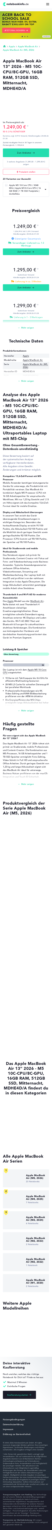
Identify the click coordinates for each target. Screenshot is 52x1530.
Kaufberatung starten (17, 1395)
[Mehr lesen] (26, 381)
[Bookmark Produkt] (3, 823)
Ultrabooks (8, 1127)
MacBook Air (36, 601)
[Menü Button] (47, 4)
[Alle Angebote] (26, 328)
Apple (12, 46)
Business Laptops (12, 1116)
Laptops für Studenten (14, 1138)
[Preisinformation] (28, 126)
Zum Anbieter (24, 152)
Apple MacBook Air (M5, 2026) (18, 50)
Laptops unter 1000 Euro (15, 1143)
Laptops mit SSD (11, 1110)
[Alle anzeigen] (26, 711)
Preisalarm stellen (27, 172)
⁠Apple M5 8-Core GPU (13, 1002)
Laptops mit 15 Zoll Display (17, 1121)
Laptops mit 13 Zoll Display (17, 1132)
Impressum (8, 1429)
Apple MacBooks (11, 1105)
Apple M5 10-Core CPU (13, 974)
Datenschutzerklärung (13, 1424)
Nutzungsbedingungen (14, 1419)
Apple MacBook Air (28, 46)
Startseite (4, 46)
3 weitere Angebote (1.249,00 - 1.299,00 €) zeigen (26, 163)
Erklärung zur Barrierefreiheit (16, 1434)
